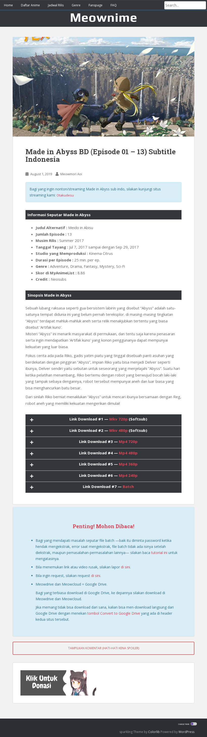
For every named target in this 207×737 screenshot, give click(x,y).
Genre (76, 5)
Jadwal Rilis (56, 5)
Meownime (103, 17)
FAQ (114, 5)
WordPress (186, 732)
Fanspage (95, 5)
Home (8, 5)
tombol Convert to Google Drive (113, 613)
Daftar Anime (30, 5)
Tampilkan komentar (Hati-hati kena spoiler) (103, 648)
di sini (125, 567)
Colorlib (154, 732)
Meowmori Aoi (71, 174)
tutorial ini (159, 552)
